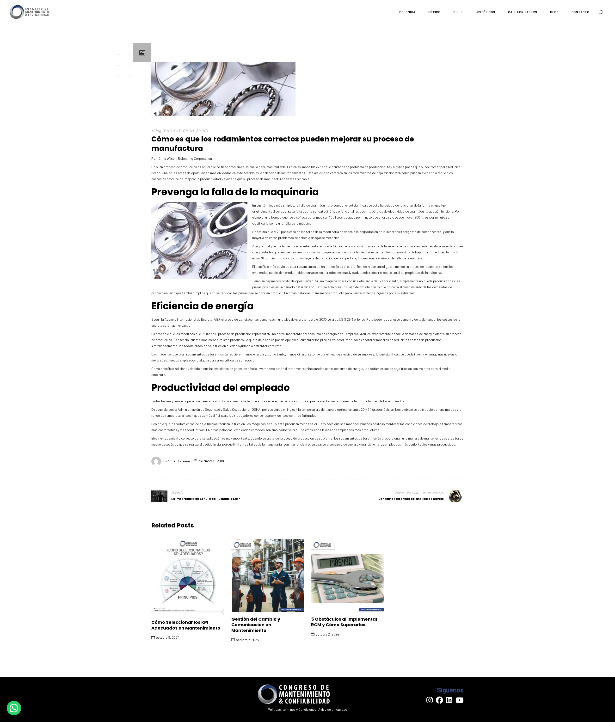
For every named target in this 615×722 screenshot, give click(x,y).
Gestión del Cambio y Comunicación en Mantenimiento (255, 624)
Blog (157, 131)
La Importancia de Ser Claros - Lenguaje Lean (205, 498)
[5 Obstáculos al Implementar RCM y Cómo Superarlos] (347, 575)
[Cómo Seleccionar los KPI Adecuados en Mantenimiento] (187, 577)
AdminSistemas (179, 461)
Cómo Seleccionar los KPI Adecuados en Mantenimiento (185, 625)
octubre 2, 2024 (327, 634)
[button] (14, 708)
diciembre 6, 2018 (211, 461)
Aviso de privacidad (332, 709)
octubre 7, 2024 (247, 640)
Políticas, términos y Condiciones (292, 709)
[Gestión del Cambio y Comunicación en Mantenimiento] (267, 575)
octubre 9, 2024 (167, 637)
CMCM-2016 (194, 131)
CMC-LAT (172, 131)
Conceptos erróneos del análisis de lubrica (411, 498)
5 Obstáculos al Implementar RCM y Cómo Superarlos (344, 622)
